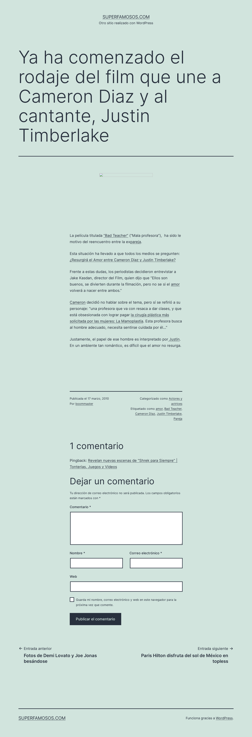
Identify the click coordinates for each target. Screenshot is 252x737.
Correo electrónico (146, 553)
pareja (135, 242)
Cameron (78, 302)
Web (73, 576)
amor (175, 284)
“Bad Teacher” (115, 235)
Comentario (80, 507)
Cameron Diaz (145, 413)
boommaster (84, 404)
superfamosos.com (126, 17)
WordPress (224, 718)
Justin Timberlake (169, 413)
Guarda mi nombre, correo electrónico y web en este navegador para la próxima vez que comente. (126, 602)
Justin (174, 339)
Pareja (178, 418)
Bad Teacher (173, 408)
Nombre (77, 553)
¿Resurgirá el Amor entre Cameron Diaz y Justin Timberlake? (123, 260)
